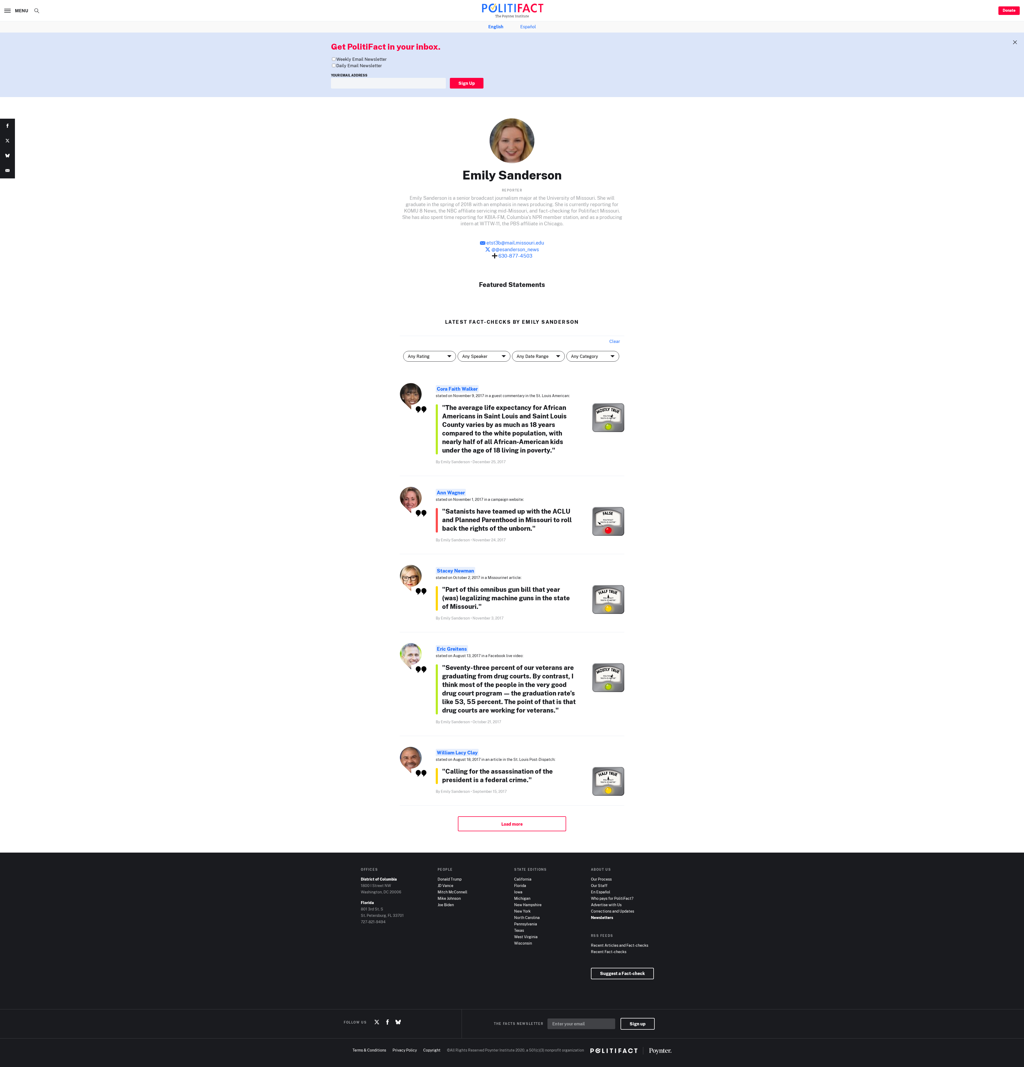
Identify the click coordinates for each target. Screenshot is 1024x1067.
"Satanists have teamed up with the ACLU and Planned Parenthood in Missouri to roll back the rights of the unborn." (507, 519)
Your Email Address (349, 75)
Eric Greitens (452, 649)
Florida (520, 885)
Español (528, 26)
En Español (600, 892)
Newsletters (602, 917)
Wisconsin (523, 943)
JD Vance (445, 885)
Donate (1009, 10)
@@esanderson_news (514, 249)
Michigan (522, 898)
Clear (614, 341)
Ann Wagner (451, 492)
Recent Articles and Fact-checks (619, 945)
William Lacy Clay (457, 753)
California (522, 879)
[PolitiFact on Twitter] (376, 1022)
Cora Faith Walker (457, 389)
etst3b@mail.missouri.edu (515, 243)
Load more (512, 824)
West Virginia (526, 936)
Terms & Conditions (369, 1050)
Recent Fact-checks (608, 951)
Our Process (601, 879)
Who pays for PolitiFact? (612, 898)
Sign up (638, 1023)
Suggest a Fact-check (622, 973)
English (495, 26)
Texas (519, 930)
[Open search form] (36, 10)
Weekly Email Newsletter (361, 59)
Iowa (518, 892)
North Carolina (527, 917)
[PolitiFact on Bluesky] (398, 1022)
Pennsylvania (525, 924)
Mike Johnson (449, 898)
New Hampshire (528, 904)
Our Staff (599, 885)
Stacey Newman (455, 571)
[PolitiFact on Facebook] (387, 1022)
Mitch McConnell (452, 892)
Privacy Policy (405, 1050)
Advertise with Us (606, 904)
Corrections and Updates (612, 911)
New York (522, 911)
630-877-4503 (514, 256)
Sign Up (466, 83)
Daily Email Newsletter (359, 65)
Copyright (432, 1050)
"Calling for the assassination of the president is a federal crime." (497, 775)
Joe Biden (446, 904)
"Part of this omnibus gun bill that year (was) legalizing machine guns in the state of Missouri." (506, 597)
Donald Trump (450, 879)
